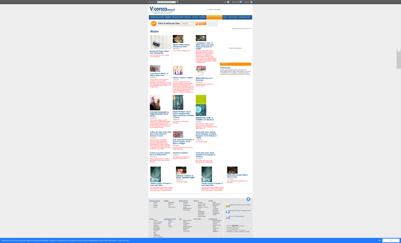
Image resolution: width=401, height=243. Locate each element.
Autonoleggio (201, 213)
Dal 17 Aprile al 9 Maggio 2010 (181, 51)
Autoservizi (201, 214)
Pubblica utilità (216, 222)
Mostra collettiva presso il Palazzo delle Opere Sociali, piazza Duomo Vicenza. (160, 160)
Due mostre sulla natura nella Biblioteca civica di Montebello (204, 161)
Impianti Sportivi (187, 220)
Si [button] (391, 240)
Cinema (155, 202)
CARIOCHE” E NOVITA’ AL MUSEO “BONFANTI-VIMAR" (185, 177)
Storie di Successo (158, 237)
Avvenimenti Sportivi (186, 228)
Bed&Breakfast (216, 204)
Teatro (155, 204)
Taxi (199, 210)
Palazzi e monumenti (156, 226)
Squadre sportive (187, 226)
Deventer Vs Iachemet (180, 153)
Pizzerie (185, 204)
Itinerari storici (157, 223)
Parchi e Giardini (158, 222)
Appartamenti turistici (216, 214)
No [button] (379, 240)
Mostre (170, 220)
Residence (215, 210)
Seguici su (247, 2)
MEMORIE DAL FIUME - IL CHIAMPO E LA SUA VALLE (205, 119)
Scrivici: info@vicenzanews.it (237, 216)
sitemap (247, 231)
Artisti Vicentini (225, 68)
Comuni (155, 220)
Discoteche (171, 202)
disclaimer (241, 231)
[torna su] (248, 201)
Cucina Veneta (187, 205)
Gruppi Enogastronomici (187, 207)
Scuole (170, 226)
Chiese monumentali (157, 234)
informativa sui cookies (232, 231)
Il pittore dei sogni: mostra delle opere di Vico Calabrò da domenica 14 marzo (160, 134)
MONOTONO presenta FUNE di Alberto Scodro (237, 176)
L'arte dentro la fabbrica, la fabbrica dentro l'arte (159, 75)
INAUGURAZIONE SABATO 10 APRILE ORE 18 (204, 85)
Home (225, 2)
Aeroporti (200, 202)
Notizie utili (215, 228)
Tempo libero (186, 231)
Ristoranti (185, 202)
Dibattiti (170, 222)
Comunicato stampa (181, 182)
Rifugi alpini (215, 211)
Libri (169, 223)
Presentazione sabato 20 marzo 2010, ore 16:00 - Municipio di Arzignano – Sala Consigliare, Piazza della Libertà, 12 (206, 126)
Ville (154, 232)
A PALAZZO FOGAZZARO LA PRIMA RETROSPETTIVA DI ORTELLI (159, 114)
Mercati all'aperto (217, 220)
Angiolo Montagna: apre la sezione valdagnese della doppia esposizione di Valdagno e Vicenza (183, 114)
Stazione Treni (201, 204)
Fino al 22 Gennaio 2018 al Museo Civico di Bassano (159, 55)
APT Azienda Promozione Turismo (157, 229)
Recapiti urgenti (217, 225)
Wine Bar (170, 204)
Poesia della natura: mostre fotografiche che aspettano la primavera (205, 155)
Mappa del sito (235, 2)
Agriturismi (215, 205)
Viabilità (215, 230)
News (214, 226)
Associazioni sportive (186, 224)
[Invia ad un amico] (399, 51)
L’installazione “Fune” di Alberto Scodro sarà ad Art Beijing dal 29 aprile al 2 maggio (204, 46)
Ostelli (214, 207)
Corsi (169, 225)
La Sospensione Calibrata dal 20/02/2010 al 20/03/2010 (181, 157)
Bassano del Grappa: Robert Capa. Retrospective (159, 52)
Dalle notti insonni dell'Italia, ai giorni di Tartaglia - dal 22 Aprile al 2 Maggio (183, 141)
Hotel (214, 202)
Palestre (185, 222)
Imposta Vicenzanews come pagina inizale (240, 210)
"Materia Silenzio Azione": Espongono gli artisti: (181, 46)
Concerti (156, 205)
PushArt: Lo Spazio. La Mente (183, 78)
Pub (169, 205)
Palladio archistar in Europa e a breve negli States (160, 184)
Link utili (215, 223)
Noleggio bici (201, 211)
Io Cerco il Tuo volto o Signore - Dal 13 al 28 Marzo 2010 (160, 154)
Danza (155, 207)
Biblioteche (215, 231)
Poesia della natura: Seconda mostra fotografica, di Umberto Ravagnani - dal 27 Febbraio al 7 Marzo (206, 135)
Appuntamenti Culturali (241, 28)
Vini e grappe (186, 210)
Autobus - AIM (201, 205)
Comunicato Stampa (201, 142)
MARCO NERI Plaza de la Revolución (204, 79)
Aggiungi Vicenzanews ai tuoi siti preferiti (240, 205)
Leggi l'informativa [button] (124, 240)
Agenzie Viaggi (201, 216)
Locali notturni (171, 207)
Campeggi (215, 208)
